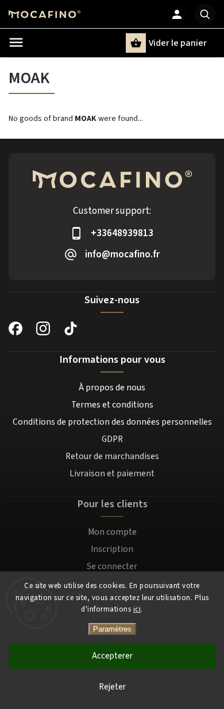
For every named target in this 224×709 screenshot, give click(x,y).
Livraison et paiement (112, 473)
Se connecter (112, 566)
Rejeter (112, 687)
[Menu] (16, 42)
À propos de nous (112, 387)
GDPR (112, 439)
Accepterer (112, 656)
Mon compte (112, 532)
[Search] (205, 14)
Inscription (112, 549)
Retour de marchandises (112, 456)
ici (137, 609)
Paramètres (112, 629)
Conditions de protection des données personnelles (112, 422)
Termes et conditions (112, 404)
